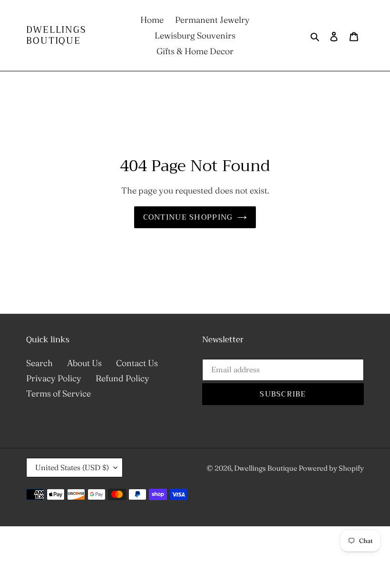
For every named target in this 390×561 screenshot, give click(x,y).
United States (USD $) (72, 467)
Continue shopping (188, 217)
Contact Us (137, 363)
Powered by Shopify (331, 468)
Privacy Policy (53, 378)
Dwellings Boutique (56, 36)
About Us (84, 363)
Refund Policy (122, 378)
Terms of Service (58, 393)
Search (39, 363)
